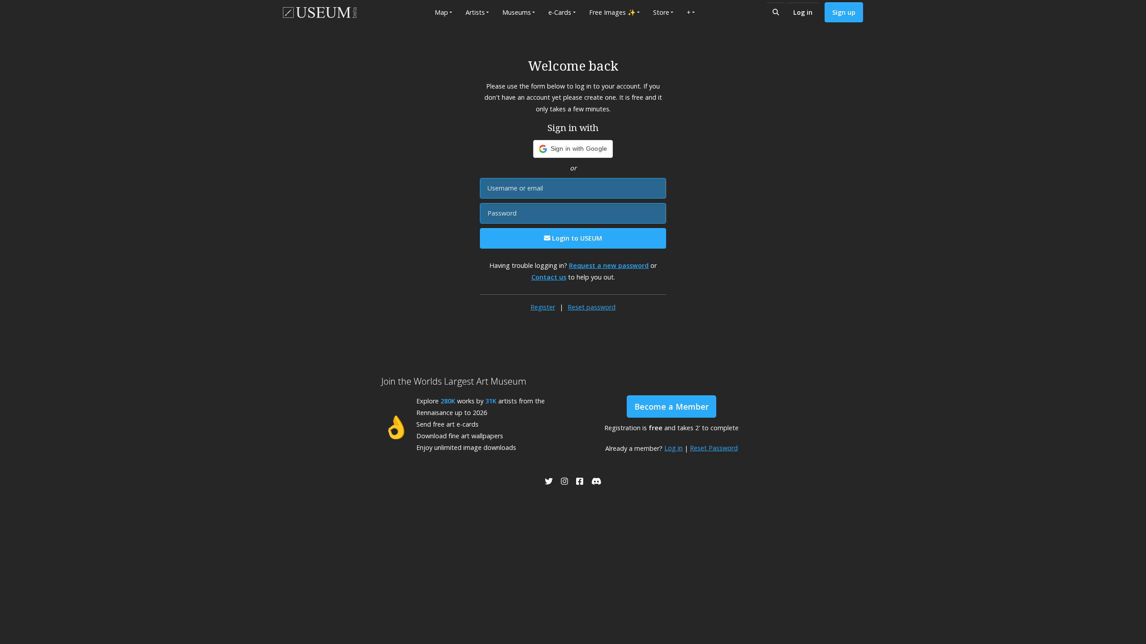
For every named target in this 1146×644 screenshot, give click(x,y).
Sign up (843, 12)
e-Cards (559, 12)
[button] (573, 149)
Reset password (592, 307)
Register (542, 307)
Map (441, 12)
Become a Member (671, 406)
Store (661, 12)
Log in (802, 12)
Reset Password (714, 448)
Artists (475, 12)
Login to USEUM (576, 238)
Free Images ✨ (612, 12)
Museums (516, 12)
